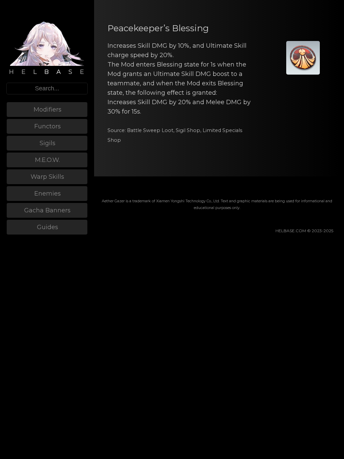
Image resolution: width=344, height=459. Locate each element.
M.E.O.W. (47, 160)
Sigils (47, 143)
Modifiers (47, 109)
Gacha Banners (47, 210)
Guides (47, 227)
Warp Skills (47, 176)
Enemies (47, 193)
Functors (47, 126)
